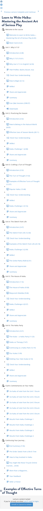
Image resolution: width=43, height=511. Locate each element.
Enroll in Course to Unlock (21, 504)
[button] (1, 2)
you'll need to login (31, 501)
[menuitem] (1, 5)
